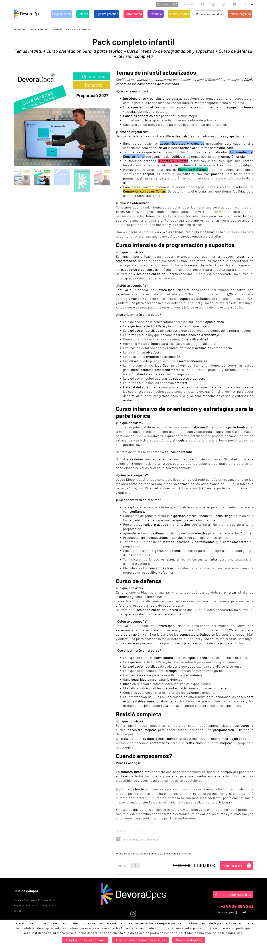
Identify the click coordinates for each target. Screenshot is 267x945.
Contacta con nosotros (233, 894)
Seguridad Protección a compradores (35, 905)
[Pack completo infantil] (62, 117)
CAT (246, 4)
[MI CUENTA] (209, 4)
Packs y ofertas (39, 29)
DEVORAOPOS (20, 29)
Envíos (17, 910)
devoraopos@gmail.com (235, 912)
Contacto (188, 4)
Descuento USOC (167, 4)
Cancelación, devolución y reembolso (35, 900)
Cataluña (57, 29)
